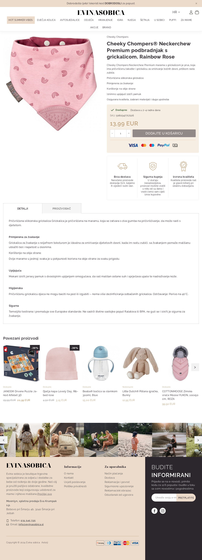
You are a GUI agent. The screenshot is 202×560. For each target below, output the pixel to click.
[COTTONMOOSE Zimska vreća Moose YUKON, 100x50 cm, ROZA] (180, 380)
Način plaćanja (114, 473)
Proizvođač (62, 208)
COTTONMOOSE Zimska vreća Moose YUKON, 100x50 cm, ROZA (180, 395)
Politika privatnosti (75, 486)
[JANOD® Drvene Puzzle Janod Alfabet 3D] (21, 380)
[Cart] (197, 12)
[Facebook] (154, 511)
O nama (69, 473)
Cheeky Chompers (117, 36)
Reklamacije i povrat (117, 482)
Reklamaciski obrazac (118, 490)
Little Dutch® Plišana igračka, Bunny (140, 393)
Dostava (110, 477)
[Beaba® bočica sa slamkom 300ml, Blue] (101, 380)
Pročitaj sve (44, 494)
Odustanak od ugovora (119, 494)
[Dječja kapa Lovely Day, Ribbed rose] (61, 380)
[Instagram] (163, 511)
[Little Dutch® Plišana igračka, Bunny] (140, 380)
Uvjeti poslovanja (75, 482)
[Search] (185, 11)
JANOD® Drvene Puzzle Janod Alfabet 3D (20, 393)
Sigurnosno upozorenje (119, 486)
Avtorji (45, 542)
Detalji (22, 208)
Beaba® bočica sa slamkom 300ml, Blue (100, 393)
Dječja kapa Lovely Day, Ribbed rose (60, 393)
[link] (191, 12)
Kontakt (68, 477)
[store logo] (101, 12)
